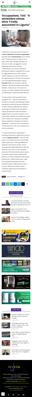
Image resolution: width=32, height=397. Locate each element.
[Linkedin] (15, 184)
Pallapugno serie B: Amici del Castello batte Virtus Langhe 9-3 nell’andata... (20, 342)
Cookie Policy (14, 383)
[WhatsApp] (7, 184)
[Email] (23, 184)
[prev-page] (3, 226)
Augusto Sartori (11, 176)
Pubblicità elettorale (24, 383)
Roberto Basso (22, 381)
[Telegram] (19, 184)
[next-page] (5, 226)
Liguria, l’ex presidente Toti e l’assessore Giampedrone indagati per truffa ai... (20, 211)
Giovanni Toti (21, 176)
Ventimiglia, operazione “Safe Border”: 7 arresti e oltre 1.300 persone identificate (20, 325)
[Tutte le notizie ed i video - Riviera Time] (16, 367)
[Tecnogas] (16, 298)
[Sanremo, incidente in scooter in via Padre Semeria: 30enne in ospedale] (6, 317)
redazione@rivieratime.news (18, 386)
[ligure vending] (16, 282)
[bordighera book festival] (16, 236)
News (7, 12)
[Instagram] (13, 395)
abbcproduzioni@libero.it (16, 390)
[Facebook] (3, 184)
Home (3, 12)
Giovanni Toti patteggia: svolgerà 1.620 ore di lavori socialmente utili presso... (20, 219)
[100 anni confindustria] (16, 251)
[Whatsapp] (18, 395)
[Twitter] (11, 184)
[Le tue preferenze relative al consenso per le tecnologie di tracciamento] (3, 394)
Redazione (6, 27)
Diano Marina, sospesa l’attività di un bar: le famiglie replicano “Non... (21, 334)
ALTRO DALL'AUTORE (16, 196)
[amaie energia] (16, 266)
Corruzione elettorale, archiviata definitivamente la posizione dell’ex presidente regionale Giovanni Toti (20, 203)
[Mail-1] (23, 395)
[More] (27, 184)
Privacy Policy (6, 383)
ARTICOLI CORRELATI (16, 193)
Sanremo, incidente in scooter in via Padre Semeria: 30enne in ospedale (20, 316)
